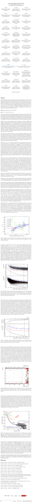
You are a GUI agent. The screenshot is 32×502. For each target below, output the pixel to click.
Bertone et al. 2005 (23, 118)
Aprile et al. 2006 (10, 248)
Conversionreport (15, 495)
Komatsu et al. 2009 (15, 115)
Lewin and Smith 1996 (17, 443)
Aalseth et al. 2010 (9, 437)
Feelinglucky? (12, 495)
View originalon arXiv (23, 495)
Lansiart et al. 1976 (15, 127)
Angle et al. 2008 (7, 123)
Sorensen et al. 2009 (20, 258)
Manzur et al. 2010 (15, 260)
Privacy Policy (19, 501)
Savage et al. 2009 (22, 437)
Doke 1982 (16, 311)
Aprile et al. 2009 (3, 151)
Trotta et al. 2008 (16, 436)
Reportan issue (19, 495)
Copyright (14, 501)
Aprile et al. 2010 (28, 174)
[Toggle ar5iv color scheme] (1, 501)
